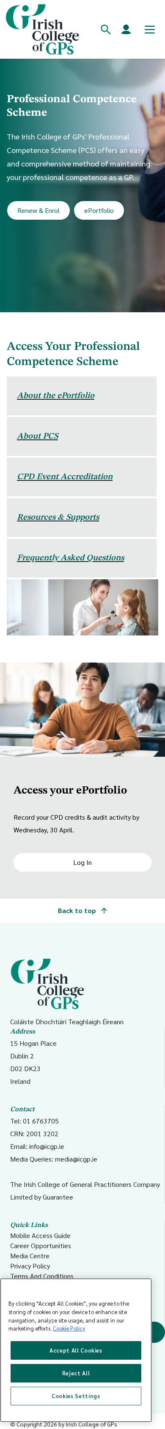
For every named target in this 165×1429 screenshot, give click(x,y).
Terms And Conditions (42, 1275)
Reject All (76, 1373)
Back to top (78, 910)
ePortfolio (99, 210)
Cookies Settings (76, 1395)
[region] (76, 1350)
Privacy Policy (30, 1265)
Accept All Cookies (76, 1350)
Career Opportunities (40, 1245)
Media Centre (30, 1255)
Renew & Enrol (38, 210)
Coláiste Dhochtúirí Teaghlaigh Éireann (67, 1021)
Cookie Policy (69, 1328)
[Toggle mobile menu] (150, 29)
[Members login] (126, 29)
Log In (82, 862)
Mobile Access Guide (40, 1235)
